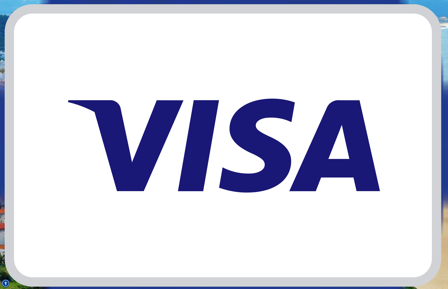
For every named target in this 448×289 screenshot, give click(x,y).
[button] (5, 283)
